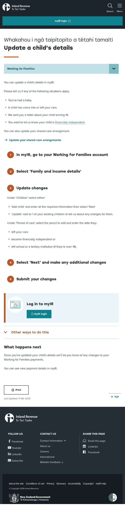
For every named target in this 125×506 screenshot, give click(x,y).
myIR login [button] (61, 21)
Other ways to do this (30, 332)
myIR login (40, 313)
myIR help (101, 483)
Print (18, 390)
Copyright (88, 483)
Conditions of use (35, 483)
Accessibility (74, 483)
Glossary (61, 483)
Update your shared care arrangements (35, 140)
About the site (16, 483)
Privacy (50, 483)
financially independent (70, 122)
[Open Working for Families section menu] (114, 69)
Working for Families (21, 68)
